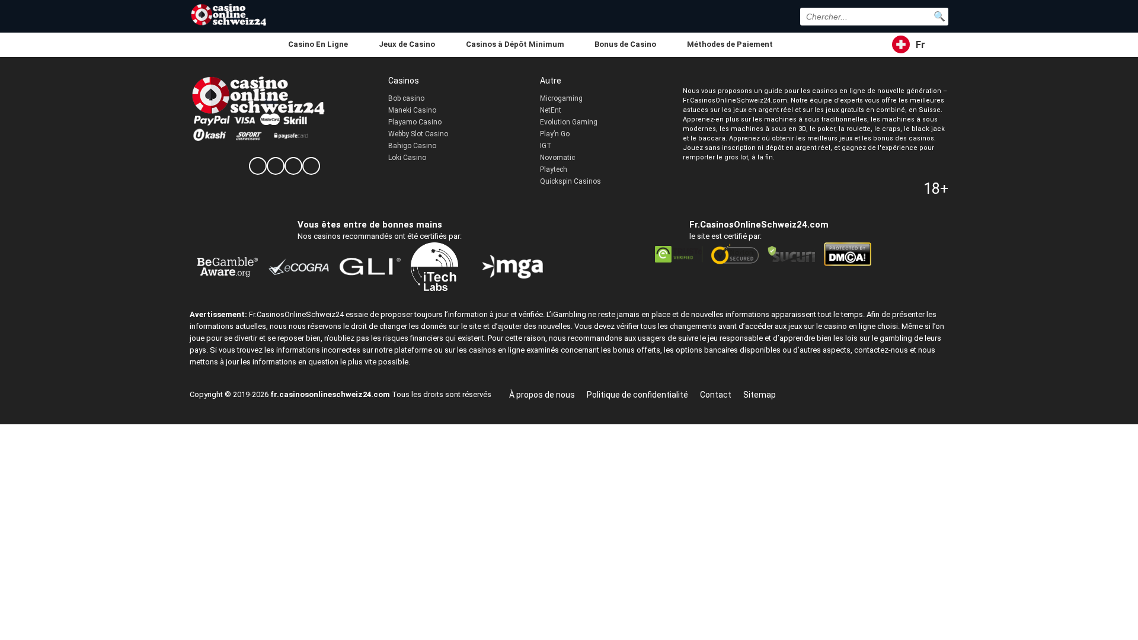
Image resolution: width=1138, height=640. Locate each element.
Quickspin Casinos (570, 181)
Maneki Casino (412, 110)
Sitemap (759, 394)
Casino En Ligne (318, 44)
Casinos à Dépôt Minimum (515, 44)
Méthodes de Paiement (730, 44)
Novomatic (557, 157)
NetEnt (550, 110)
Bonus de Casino (625, 44)
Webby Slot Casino (418, 134)
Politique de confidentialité (637, 394)
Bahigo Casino (412, 146)
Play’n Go (555, 134)
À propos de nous (542, 394)
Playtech (553, 169)
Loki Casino (407, 157)
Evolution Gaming (568, 122)
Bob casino (406, 98)
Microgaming (561, 98)
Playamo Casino (415, 122)
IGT (546, 146)
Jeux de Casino (407, 44)
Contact (715, 394)
